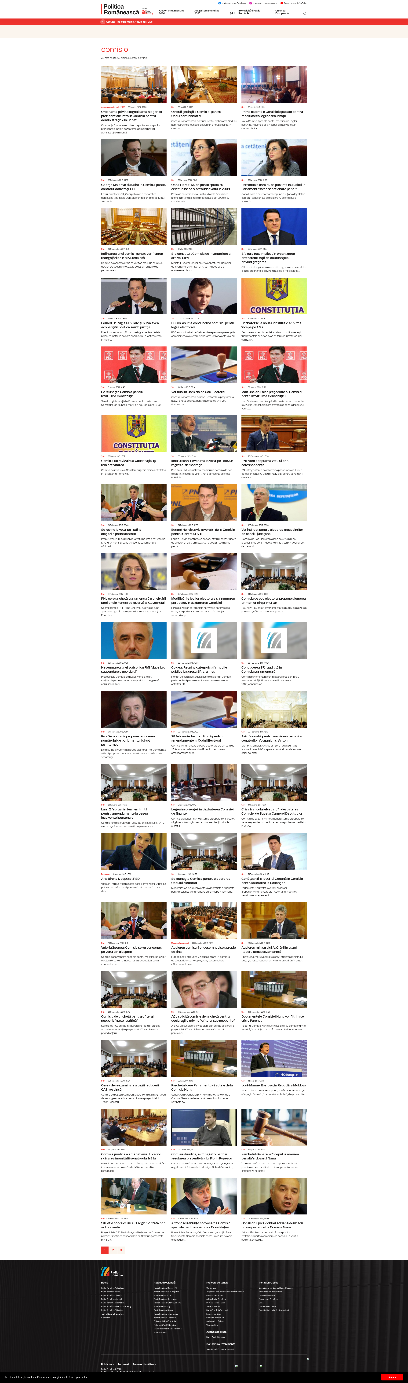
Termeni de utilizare (144, 1364)
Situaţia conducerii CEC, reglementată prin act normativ (134, 1210)
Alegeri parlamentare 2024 (171, 12)
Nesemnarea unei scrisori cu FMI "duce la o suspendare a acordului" (134, 654)
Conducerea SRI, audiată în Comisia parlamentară (274, 654)
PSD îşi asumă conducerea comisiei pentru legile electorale (204, 308)
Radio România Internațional (113, 1303)
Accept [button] (392, 1377)
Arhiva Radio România (216, 1299)
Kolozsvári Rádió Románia (165, 1325)
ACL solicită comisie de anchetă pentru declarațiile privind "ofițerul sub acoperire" (204, 1003)
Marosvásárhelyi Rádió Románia (168, 1329)
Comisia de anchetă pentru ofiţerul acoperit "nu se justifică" (134, 1003)
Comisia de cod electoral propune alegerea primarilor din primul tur (274, 583)
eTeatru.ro (105, 1318)
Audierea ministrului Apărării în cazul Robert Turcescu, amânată (274, 932)
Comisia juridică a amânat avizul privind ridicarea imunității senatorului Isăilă (134, 1141)
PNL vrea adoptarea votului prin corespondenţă (274, 447)
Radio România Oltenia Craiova (167, 1303)
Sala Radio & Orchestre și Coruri (220, 1349)
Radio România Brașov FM (165, 1288)
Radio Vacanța (160, 1332)
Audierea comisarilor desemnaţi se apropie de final (204, 934)
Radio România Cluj (162, 1295)
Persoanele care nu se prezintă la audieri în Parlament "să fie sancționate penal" (274, 171)
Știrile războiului (213, 1306)
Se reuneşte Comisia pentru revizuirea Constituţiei (134, 376)
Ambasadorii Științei (215, 1321)
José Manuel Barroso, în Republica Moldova (274, 1068)
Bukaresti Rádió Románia (165, 1321)
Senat (261, 1303)
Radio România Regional (217, 1310)
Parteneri (123, 1364)
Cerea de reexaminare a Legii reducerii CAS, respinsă (134, 1072)
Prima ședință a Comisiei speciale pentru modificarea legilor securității (274, 98)
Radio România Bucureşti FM (166, 1292)
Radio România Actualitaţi (112, 1288)
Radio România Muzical (111, 1299)
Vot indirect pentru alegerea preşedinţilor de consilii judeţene (274, 516)
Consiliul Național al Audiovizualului (274, 1310)
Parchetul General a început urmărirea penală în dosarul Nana (274, 1141)
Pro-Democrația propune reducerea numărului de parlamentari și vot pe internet (134, 725)
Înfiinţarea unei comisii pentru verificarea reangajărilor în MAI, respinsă (134, 240)
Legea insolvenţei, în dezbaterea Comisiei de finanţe (204, 796)
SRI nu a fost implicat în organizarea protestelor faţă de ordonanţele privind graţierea (274, 240)
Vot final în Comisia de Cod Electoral (204, 376)
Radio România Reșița (163, 1310)
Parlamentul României (268, 1299)
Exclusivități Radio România (249, 12)
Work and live (212, 1325)
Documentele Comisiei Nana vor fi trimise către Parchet (274, 1001)
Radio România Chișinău (112, 1310)
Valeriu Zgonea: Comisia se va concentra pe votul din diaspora (134, 934)
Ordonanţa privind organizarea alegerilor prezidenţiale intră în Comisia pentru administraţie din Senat (134, 100)
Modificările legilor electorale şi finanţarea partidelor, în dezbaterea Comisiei (204, 585)
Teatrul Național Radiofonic (112, 1314)
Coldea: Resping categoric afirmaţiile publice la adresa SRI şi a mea (204, 654)
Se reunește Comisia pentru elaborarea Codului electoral (204, 863)
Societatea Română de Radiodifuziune (276, 1288)
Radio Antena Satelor (110, 1292)
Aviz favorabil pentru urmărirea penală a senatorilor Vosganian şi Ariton (274, 723)
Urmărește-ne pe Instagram (265, 3)
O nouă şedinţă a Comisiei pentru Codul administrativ (204, 98)
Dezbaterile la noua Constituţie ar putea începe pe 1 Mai (274, 310)
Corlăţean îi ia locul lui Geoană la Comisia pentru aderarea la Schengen (274, 865)
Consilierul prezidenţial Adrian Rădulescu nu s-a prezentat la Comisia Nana (274, 1210)
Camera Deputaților (267, 1306)
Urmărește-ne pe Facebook (234, 3)
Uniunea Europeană (282, 12)
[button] (88, 1377)
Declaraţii (105, 874)
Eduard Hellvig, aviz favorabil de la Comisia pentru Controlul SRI (204, 516)
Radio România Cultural (111, 1295)
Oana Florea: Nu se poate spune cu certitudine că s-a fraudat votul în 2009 (204, 171)
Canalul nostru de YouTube (295, 3)
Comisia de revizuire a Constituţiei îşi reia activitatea (134, 445)
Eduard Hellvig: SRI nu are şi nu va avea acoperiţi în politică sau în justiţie (134, 310)
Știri (232, 13)
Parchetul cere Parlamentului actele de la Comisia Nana (204, 1072)
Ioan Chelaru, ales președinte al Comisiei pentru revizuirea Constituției (274, 378)
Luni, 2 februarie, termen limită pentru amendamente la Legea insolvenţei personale (134, 796)
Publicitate (107, 1364)
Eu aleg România (213, 1314)
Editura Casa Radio (214, 1295)
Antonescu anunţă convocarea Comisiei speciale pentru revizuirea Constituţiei (204, 1210)
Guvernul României (267, 1295)
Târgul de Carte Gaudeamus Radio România (225, 1292)
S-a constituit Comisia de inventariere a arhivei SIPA (204, 240)
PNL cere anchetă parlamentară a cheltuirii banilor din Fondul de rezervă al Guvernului (134, 585)
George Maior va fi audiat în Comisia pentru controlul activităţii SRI (134, 171)
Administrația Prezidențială (270, 1292)
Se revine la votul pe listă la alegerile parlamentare (134, 516)
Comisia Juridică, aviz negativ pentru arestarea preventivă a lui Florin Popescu (204, 1139)
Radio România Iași (162, 1306)
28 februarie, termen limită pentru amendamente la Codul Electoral (204, 723)
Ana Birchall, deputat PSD (134, 863)
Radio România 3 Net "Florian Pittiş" (116, 1306)
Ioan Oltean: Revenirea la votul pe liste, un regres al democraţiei (204, 447)
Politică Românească (215, 1303)
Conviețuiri (211, 1288)
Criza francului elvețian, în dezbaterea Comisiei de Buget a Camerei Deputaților (274, 796)
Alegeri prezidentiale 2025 (206, 12)
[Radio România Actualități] (127, 9)
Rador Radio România (215, 1337)
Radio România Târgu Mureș (166, 1314)
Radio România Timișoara (165, 1318)
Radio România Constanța (165, 1299)
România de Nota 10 (215, 1318)
